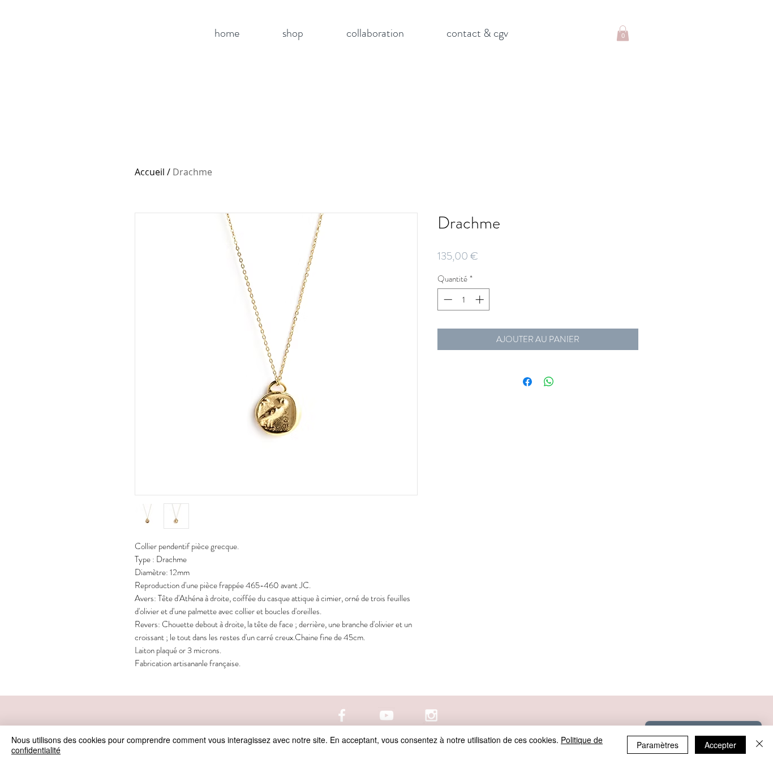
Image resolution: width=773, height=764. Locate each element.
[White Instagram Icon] (431, 715)
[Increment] (480, 299)
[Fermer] (759, 745)
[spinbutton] (463, 299)
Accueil (150, 172)
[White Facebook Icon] (341, 715)
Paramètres (657, 744)
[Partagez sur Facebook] (527, 382)
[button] (622, 33)
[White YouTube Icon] (386, 715)
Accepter (720, 744)
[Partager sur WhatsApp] (549, 382)
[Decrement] (446, 299)
